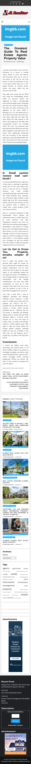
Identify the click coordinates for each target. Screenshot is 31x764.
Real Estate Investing (10, 477)
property (21, 368)
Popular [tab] (6, 399)
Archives (5, 555)
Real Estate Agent (9, 537)
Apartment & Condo (9, 505)
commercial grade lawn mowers (22, 571)
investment (23, 582)
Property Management (7, 592)
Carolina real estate (6, 571)
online (26, 586)
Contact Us (7, 759)
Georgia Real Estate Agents (8, 579)
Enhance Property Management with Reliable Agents (15, 700)
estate (12, 368)
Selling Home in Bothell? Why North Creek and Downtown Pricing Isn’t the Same (15, 425)
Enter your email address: (16, 718)
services (10, 598)
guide (16, 368)
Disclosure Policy (16, 759)
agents (8, 368)
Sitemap (24, 759)
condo (5, 574)
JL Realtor (19, 725)
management (9, 585)
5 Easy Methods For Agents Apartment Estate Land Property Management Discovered (17, 384)
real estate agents (15, 595)
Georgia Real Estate (8, 577)
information (8, 582)
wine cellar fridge (17, 598)
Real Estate (8, 44)
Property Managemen (24, 589)
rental (4, 598)
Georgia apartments (24, 574)
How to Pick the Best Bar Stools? (11, 693)
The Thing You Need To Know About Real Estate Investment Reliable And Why (15, 375)
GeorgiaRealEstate (24, 577)
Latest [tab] (12, 399)
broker (26, 569)
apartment (16, 568)
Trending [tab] (19, 399)
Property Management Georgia (21, 592)
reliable (24, 594)
